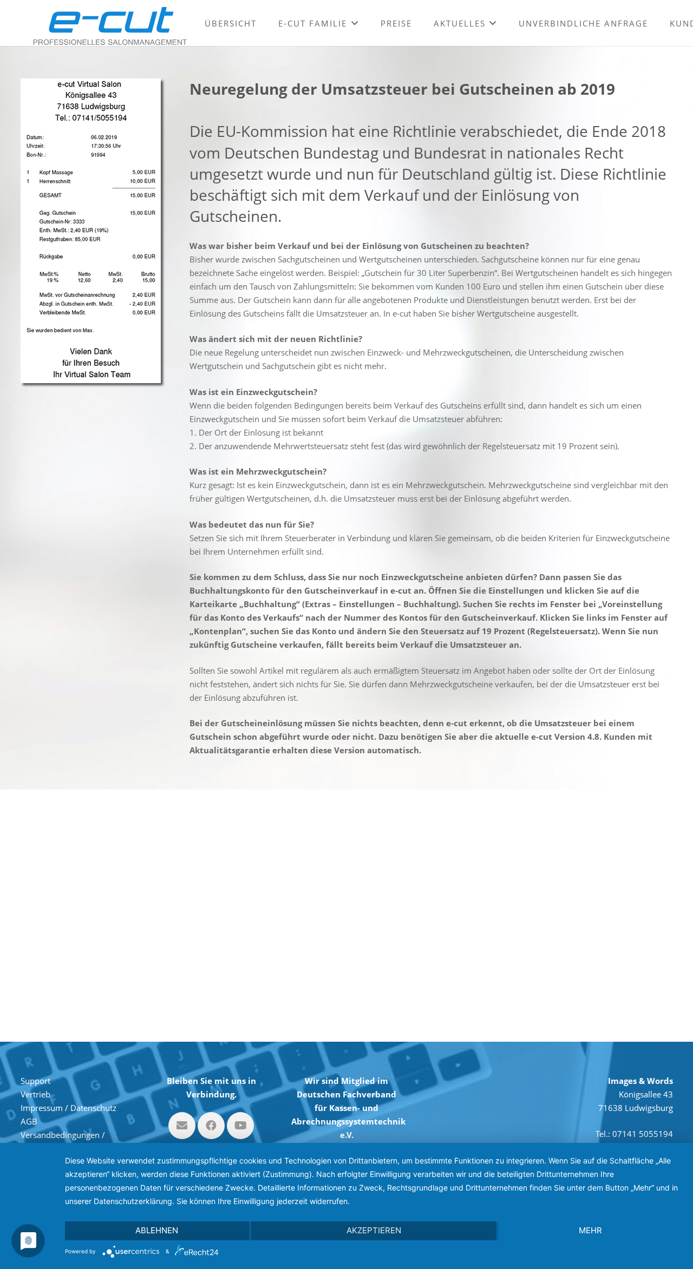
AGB (29, 1121)
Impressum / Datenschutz (68, 1107)
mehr (590, 1230)
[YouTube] (240, 1125)
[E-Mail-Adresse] (181, 1125)
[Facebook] (211, 1125)
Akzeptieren (373, 1230)
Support (35, 1080)
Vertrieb (35, 1094)
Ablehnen (156, 1230)
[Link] (110, 26)
